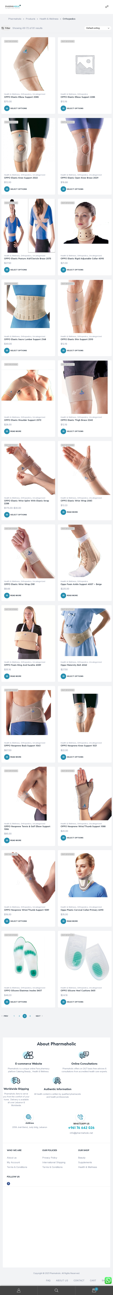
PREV (6, 1016)
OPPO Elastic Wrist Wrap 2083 (76, 500)
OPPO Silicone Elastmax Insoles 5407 (23, 990)
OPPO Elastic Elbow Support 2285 (78, 97)
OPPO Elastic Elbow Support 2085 (21, 97)
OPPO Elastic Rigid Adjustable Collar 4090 (82, 258)
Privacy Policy (49, 1157)
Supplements (85, 1162)
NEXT (38, 1016)
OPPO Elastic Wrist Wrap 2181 (19, 584)
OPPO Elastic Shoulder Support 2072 (22, 420)
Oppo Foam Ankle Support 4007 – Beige (81, 584)
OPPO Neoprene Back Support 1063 (22, 745)
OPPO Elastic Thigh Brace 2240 (77, 420)
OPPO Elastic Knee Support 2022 (21, 177)
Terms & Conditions (17, 1167)
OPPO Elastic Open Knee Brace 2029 (79, 177)
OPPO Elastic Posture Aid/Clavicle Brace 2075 (27, 258)
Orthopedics (26, 94)
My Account (13, 1162)
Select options (18, 108)
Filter (7, 28)
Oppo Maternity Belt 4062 (74, 665)
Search (56, 1290)
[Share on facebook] (8, 1183)
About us (12, 1157)
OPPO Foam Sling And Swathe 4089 (22, 665)
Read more (15, 431)
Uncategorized (39, 94)
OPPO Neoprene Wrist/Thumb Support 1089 (26, 910)
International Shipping (53, 1162)
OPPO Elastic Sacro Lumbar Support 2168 (25, 339)
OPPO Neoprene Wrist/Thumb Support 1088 (83, 826)
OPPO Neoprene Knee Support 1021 (79, 745)
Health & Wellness (12, 94)
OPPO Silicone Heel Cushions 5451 (78, 990)
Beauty (81, 1157)
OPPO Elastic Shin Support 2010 (77, 339)
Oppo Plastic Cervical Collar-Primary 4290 (82, 910)
